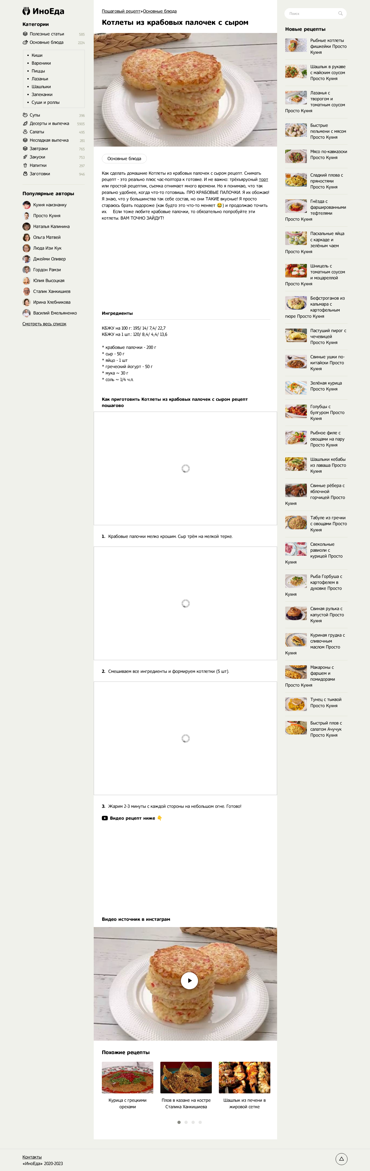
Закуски (37, 157)
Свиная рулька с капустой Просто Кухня (327, 614)
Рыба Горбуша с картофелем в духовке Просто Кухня (313, 585)
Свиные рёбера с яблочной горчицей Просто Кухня (315, 494)
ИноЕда (48, 11)
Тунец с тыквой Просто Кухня (326, 702)
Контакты (32, 1157)
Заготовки (40, 173)
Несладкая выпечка (49, 140)
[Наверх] (342, 1159)
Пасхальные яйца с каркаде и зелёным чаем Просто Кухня (314, 242)
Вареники (41, 63)
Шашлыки (41, 86)
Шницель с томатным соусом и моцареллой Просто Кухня (315, 274)
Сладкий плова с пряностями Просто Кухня (326, 181)
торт (263, 179)
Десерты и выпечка (49, 123)
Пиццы (38, 71)
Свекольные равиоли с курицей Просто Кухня (314, 553)
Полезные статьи (47, 34)
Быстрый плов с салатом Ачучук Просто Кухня (326, 728)
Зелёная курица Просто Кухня (326, 386)
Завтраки (39, 148)
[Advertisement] (185, 266)
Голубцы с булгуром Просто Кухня (327, 412)
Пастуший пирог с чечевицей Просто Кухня (328, 336)
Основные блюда (124, 158)
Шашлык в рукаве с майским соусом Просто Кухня (328, 72)
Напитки (38, 165)
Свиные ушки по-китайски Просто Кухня (327, 362)
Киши (37, 55)
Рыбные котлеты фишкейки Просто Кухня (328, 46)
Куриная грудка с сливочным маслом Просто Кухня (315, 644)
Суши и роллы (46, 102)
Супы (35, 115)
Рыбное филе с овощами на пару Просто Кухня (327, 438)
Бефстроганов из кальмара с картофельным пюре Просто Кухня (315, 307)
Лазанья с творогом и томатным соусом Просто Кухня (315, 101)
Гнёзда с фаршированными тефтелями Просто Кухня (315, 210)
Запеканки (42, 94)
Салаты (37, 131)
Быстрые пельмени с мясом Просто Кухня (328, 131)
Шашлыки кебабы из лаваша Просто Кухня (328, 465)
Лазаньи (40, 78)
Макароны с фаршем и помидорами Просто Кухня (310, 676)
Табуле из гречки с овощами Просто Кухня (328, 523)
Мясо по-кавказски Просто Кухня (328, 154)
